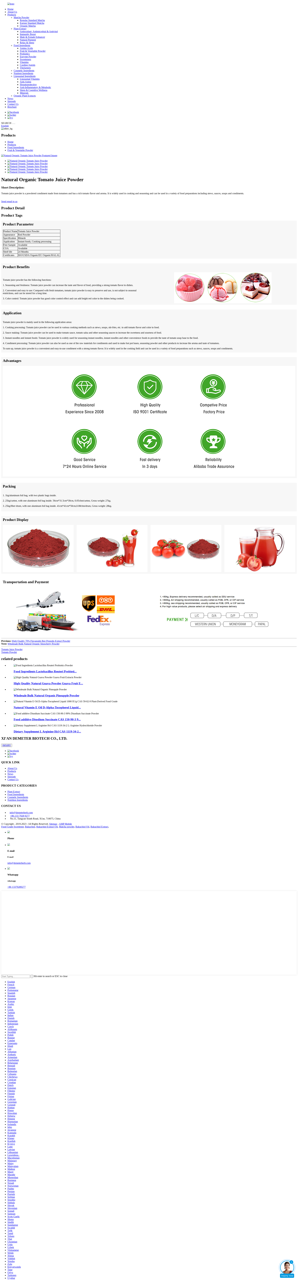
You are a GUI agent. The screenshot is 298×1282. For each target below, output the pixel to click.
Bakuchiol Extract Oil (47, 826)
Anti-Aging (25, 81)
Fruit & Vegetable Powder (32, 51)
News (10, 98)
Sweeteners (25, 59)
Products (11, 14)
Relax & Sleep (27, 42)
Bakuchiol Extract (99, 826)
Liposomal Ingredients (25, 76)
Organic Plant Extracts (25, 95)
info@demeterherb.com (21, 812)
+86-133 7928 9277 (20, 816)
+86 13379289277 (16, 887)
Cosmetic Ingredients (24, 70)
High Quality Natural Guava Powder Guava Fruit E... (48, 683)
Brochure (12, 107)
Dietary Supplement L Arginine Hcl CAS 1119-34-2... (47, 731)
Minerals (24, 93)
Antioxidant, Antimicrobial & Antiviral (39, 31)
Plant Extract (20, 28)
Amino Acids (26, 48)
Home (10, 9)
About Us (12, 12)
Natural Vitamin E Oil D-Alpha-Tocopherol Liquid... (47, 707)
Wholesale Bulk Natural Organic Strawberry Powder (33, 643)
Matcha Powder (21, 17)
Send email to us (9, 201)
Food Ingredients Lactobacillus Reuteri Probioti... (45, 671)
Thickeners (25, 67)
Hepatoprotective (28, 84)
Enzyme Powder (28, 56)
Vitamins (24, 62)
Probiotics (25, 53)
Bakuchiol (30, 826)
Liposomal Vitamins (30, 79)
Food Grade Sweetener (12, 826)
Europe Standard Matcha (32, 23)
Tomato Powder (9, 652)
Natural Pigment (28, 40)
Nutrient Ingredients (23, 73)
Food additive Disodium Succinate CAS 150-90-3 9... (47, 719)
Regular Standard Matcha (32, 20)
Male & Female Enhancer (32, 37)
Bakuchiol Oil (82, 826)
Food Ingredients (22, 45)
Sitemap (53, 824)
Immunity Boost (28, 34)
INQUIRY (6, 745)
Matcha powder (66, 826)
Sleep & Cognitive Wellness (33, 90)
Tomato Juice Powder (12, 649)
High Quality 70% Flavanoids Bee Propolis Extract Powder (41, 641)
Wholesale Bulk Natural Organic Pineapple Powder (46, 695)
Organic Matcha (28, 26)
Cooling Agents (27, 65)
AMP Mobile (65, 824)
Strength (11, 101)
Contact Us (12, 104)
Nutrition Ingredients (17, 800)
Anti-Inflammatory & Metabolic (35, 87)
